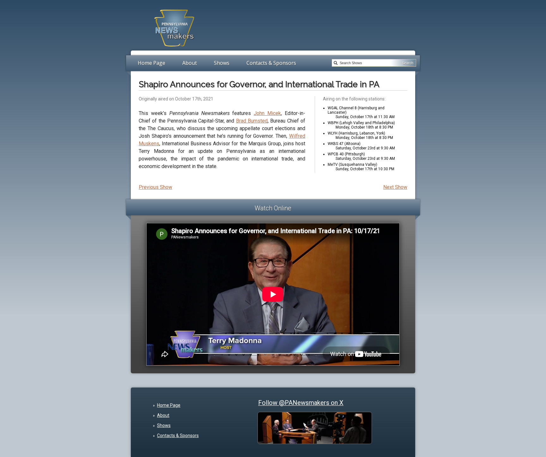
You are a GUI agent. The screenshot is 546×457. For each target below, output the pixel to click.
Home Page (151, 62)
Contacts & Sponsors (271, 62)
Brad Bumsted (252, 121)
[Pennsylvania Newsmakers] (174, 50)
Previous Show (155, 187)
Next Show (395, 187)
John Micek (267, 113)
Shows (221, 62)
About (189, 62)
